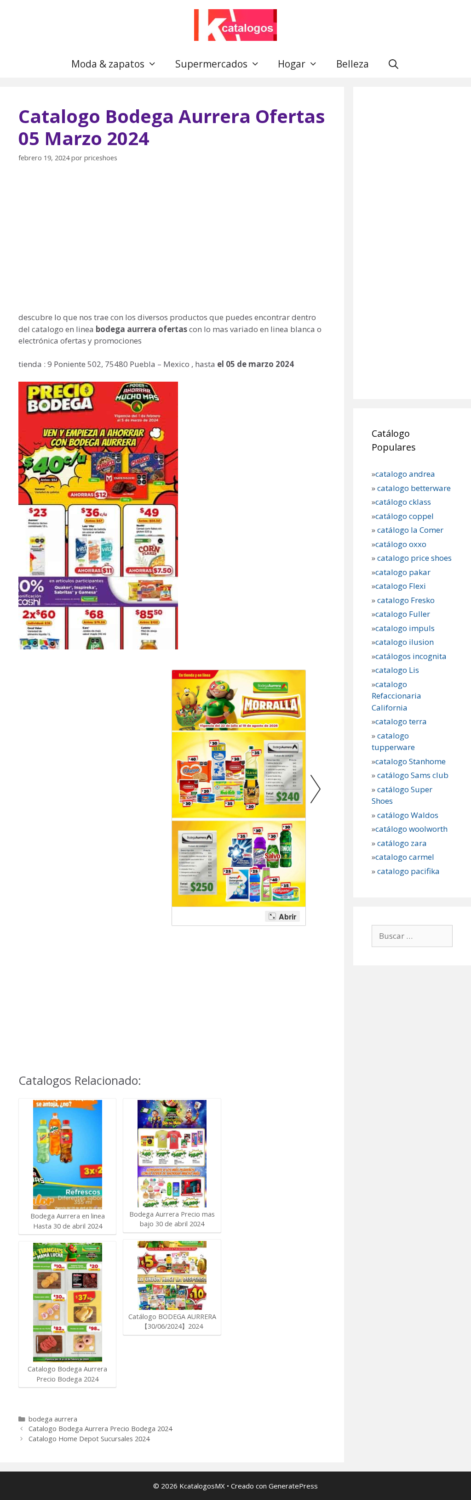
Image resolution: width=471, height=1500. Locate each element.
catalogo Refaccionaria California (396, 696)
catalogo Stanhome (410, 761)
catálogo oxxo (401, 544)
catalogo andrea (405, 473)
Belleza (352, 63)
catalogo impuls (405, 628)
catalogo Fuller (402, 614)
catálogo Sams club (412, 775)
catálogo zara (402, 843)
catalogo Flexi (400, 586)
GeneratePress (293, 1485)
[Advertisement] (172, 242)
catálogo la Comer (411, 529)
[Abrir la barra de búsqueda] (393, 64)
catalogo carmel (405, 857)
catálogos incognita (411, 656)
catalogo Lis (397, 670)
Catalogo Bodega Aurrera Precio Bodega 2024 (100, 1428)
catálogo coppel (404, 516)
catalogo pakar (403, 572)
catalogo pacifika (407, 871)
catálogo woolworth (411, 828)
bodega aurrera (53, 1419)
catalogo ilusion (404, 642)
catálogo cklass (403, 501)
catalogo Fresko (406, 600)
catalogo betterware (413, 488)
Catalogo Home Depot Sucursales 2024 (89, 1438)
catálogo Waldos (408, 815)
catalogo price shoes (413, 558)
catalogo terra (401, 721)
